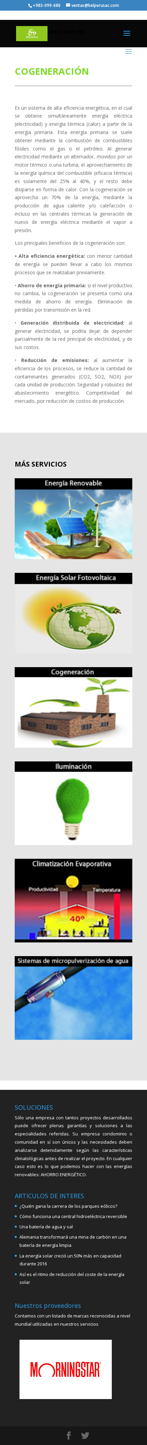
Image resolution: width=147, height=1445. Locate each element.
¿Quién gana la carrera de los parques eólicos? (68, 1206)
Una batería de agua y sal (46, 1227)
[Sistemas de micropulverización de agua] (73, 998)
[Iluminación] (73, 803)
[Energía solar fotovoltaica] (73, 613)
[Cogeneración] (73, 707)
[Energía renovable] (73, 518)
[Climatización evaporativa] (73, 900)
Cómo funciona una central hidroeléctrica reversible (73, 1216)
